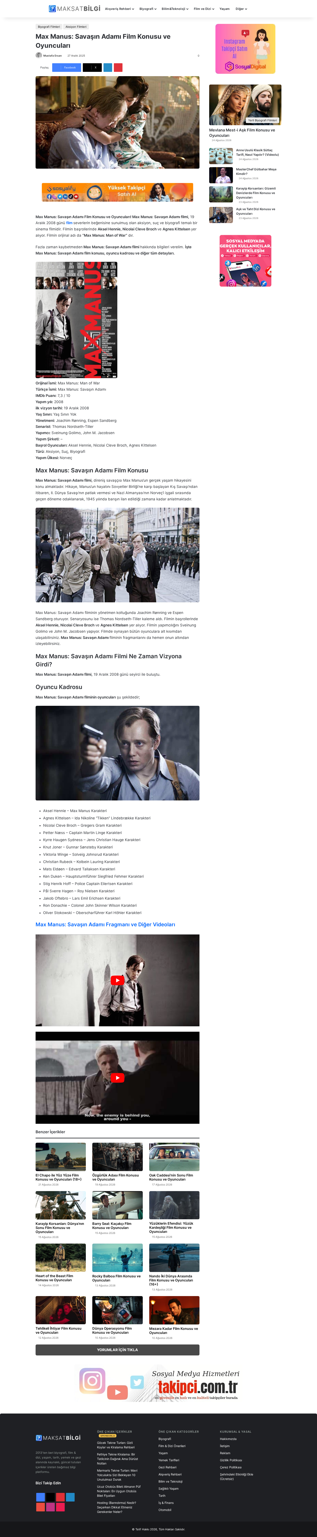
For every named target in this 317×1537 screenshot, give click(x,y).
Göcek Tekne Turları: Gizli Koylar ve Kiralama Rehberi (116, 1445)
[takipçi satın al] (117, 192)
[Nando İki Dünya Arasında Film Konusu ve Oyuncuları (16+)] (174, 1258)
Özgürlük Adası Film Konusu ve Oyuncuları (115, 1177)
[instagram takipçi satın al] (158, 1383)
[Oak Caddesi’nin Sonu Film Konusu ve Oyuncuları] (174, 1157)
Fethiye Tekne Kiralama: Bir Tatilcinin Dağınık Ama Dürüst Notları (117, 1458)
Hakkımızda (228, 1439)
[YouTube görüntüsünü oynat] (117, 980)
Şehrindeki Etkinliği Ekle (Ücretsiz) (236, 1476)
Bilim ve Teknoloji (170, 1481)
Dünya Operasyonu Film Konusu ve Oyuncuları (112, 1330)
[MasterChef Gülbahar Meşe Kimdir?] (221, 175)
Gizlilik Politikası (231, 1460)
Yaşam (225, 9)
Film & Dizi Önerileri (171, 1446)
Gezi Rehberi (167, 1467)
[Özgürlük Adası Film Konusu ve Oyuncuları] (117, 1157)
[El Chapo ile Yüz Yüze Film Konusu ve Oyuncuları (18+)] (61, 1157)
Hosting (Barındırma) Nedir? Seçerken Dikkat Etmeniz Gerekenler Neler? (116, 1507)
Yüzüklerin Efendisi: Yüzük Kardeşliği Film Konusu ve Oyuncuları (171, 1227)
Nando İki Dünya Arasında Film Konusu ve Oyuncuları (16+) (171, 1280)
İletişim (225, 1446)
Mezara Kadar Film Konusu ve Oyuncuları (173, 1330)
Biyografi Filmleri (49, 26)
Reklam (225, 1453)
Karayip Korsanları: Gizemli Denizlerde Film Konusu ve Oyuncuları (256, 193)
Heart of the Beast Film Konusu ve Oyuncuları (54, 1278)
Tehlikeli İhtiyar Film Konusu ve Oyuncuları (59, 1330)
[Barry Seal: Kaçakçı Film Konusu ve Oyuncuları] (117, 1205)
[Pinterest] (118, 67)
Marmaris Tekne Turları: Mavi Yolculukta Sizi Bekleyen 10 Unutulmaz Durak (117, 1475)
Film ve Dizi (202, 9)
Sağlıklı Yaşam (168, 1488)
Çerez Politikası (231, 1467)
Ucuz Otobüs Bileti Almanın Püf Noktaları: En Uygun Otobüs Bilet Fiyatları (119, 1491)
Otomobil (164, 1510)
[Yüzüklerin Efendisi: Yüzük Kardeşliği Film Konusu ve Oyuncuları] (174, 1205)
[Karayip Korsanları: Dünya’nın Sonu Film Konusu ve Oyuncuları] (61, 1205)
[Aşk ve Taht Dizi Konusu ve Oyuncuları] (221, 215)
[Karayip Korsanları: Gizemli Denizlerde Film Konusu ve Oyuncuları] (221, 194)
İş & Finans (166, 1503)
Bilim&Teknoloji (173, 9)
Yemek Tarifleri (168, 1460)
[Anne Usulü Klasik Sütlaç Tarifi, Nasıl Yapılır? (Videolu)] (221, 156)
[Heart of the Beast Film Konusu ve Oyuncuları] (61, 1258)
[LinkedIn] (108, 67)
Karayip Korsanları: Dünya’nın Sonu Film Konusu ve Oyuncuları (60, 1227)
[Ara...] (254, 9)
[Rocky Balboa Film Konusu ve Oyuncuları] (117, 1258)
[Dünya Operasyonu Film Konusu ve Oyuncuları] (117, 1310)
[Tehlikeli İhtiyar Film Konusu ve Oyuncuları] (61, 1310)
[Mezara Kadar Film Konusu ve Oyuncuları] (174, 1310)
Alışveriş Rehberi (118, 9)
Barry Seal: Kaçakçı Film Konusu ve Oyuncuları (111, 1225)
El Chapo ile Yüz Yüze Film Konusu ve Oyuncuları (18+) (59, 1177)
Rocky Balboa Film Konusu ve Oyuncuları (116, 1278)
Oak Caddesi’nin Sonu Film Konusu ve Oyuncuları (171, 1177)
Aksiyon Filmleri (76, 26)
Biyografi (147, 9)
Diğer (240, 9)
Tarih (161, 1495)
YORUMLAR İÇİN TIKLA (117, 1350)
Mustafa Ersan (52, 55)
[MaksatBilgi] (75, 8)
